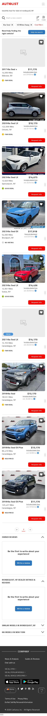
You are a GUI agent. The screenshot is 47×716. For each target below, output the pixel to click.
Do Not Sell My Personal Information (19, 702)
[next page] (30, 530)
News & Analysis (12, 658)
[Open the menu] (43, 4)
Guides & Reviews (32, 658)
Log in (41, 690)
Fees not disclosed (31, 234)
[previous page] (17, 530)
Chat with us (10, 662)
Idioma (11, 689)
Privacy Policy (23, 698)
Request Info (36, 86)
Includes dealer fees (30, 72)
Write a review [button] (23, 563)
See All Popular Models (15, 672)
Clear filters (39, 24)
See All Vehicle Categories (16, 675)
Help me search (37, 32)
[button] (38, 18)
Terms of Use (10, 698)
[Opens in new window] (12, 681)
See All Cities (10, 669)
